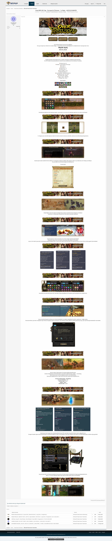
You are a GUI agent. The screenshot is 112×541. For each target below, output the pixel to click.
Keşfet (37, 3)
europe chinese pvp (54, 11)
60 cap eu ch (48, 11)
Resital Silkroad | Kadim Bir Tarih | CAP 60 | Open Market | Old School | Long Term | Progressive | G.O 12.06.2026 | (35, 516)
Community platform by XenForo (56, 534)
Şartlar (93, 532)
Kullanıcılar (44, 3)
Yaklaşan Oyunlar (54, 3)
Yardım (99, 532)
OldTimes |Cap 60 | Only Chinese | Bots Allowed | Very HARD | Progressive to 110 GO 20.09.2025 (32, 519)
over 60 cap (60, 11)
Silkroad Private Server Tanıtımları (80, 516)
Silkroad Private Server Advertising (80, 514)
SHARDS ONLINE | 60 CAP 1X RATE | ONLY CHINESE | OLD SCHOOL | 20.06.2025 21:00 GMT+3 (31, 521)
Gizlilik (96, 532)
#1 (104, 16)
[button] (40, 4)
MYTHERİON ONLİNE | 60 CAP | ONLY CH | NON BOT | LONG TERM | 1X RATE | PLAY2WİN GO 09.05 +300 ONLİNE (35, 523)
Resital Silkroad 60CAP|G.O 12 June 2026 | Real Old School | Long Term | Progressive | (29, 514)
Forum (32, 3)
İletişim (90, 532)
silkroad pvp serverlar (11, 532)
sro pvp (64, 11)
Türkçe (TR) (18, 532)
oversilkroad (37, 11)
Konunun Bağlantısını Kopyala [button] (72, 11)
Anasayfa (26, 3)
